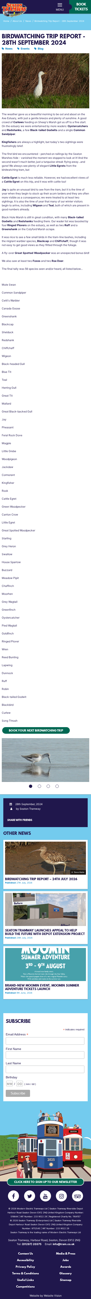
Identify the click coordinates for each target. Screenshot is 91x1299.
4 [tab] (57, 787)
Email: (59, 1244)
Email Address (17, 1034)
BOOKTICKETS (81, 6)
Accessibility (25, 1260)
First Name (13, 1049)
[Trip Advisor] (77, 1195)
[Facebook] (13, 1195)
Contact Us (25, 1253)
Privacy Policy (25, 1267)
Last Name (13, 1063)
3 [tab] (49, 787)
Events (25, 48)
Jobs (66, 1260)
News (9, 48)
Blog (41, 48)
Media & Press (65, 1253)
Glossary (65, 1273)
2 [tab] (40, 787)
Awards (65, 1267)
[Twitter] (29, 1195)
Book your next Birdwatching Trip (36, 730)
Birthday (11, 1077)
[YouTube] (45, 1195)
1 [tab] (31, 787)
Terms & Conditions (25, 1273)
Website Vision (53, 1295)
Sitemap (65, 1280)
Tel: (29, 1244)
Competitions (25, 1286)
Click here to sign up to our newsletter (45, 1182)
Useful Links (25, 1280)
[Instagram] (61, 1195)
